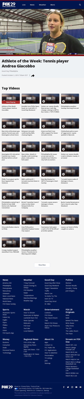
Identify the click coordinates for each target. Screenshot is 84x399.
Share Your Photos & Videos (52, 327)
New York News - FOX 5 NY (31, 350)
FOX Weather (28, 290)
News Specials (29, 320)
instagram (72, 387)
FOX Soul (27, 326)
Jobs (46, 361)
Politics (69, 280)
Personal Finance (9, 350)
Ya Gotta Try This (51, 296)
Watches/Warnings (30, 298)
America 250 (7, 283)
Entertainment (52, 309)
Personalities (49, 355)
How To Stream (29, 313)
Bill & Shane (70, 323)
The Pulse (69, 334)
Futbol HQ (6, 317)
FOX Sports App (8, 333)
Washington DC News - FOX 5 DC (31, 355)
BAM (67, 318)
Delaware (6, 293)
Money (6, 339)
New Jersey (7, 291)
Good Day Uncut (50, 301)
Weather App (28, 301)
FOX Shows (49, 315)
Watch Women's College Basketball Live (72, 369)
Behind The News (72, 320)
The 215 (68, 328)
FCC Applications (50, 350)
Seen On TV (49, 299)
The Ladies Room (72, 331)
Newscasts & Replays (31, 315)
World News (7, 301)
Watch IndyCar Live (72, 359)
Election (68, 283)
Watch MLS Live (71, 376)
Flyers (5, 322)
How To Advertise (51, 353)
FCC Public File (50, 348)
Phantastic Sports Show (9, 314)
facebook (64, 387)
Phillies (5, 325)
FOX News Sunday (9, 304)
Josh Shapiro (70, 291)
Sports (6, 309)
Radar (26, 293)
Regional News (31, 339)
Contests (48, 313)
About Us (49, 339)
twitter (68, 387)
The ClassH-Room (51, 318)
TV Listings (48, 358)
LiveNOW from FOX (31, 318)
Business (6, 342)
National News (8, 299)
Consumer (6, 345)
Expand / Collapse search (80, 5)
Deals (5, 348)
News (5, 280)
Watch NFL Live (71, 345)
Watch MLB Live (71, 352)
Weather (28, 280)
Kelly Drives (70, 326)
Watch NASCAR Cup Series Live (73, 356)
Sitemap (47, 363)
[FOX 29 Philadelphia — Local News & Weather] (10, 4)
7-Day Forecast (29, 283)
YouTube (27, 328)
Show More (42, 265)
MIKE (67, 315)
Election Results (71, 286)
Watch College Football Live (71, 349)
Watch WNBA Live (72, 373)
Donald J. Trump (71, 288)
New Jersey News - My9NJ (30, 346)
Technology (7, 353)
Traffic (47, 291)
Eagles (5, 320)
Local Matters (28, 331)
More (53, 5)
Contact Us (48, 345)
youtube (76, 387)
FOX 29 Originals (70, 310)
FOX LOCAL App (29, 342)
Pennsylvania (7, 288)
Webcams (27, 323)
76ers (5, 328)
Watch (27, 309)
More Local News (9, 296)
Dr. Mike (48, 304)
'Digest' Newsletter (51, 288)
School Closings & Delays (30, 287)
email (80, 387)
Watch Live (48, 293)
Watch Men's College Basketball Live (73, 363)
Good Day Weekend (52, 286)
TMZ (46, 320)
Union (5, 330)
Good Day (49, 280)
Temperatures (29, 295)
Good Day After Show (52, 283)
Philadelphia (7, 286)
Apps (46, 342)
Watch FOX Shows (51, 323)
